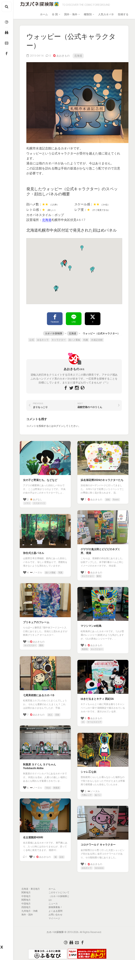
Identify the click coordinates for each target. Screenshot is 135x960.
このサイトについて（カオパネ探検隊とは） (59, 896)
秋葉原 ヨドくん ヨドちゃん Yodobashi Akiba (39, 766)
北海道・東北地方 (30, 889)
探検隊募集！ (55, 907)
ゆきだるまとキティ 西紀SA (97, 698)
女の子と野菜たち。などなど (40, 480)
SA (83, 722)
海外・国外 (27, 914)
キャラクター (59, 340)
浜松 (108, 499)
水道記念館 (97, 340)
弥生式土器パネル (33, 553)
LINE (74, 322)
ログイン (58, 425)
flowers (116, 499)
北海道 (78, 55)
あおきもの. (63, 55)
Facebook (55, 322)
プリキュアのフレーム (36, 622)
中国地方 (26, 903)
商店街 (85, 649)
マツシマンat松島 (91, 625)
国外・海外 (70, 14)
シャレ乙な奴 (88, 771)
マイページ (54, 918)
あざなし (37, 499)
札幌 (85, 340)
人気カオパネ (106, 14)
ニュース (53, 903)
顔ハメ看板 (74, 340)
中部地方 (26, 896)
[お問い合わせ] (6, 43)
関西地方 (26, 899)
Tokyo (47, 788)
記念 (62, 857)
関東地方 (26, 892)
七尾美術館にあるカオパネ (39, 695)
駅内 (99, 576)
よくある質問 (55, 911)
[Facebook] (6, 53)
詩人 (50, 715)
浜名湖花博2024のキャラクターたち (102, 480)
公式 (31, 340)
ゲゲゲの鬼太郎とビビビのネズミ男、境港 (100, 551)
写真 (60, 572)
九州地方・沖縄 (29, 911)
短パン (98, 795)
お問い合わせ (55, 914)
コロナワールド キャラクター (98, 844)
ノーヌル (37, 572)
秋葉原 (56, 788)
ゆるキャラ (43, 340)
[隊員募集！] (6, 32)
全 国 (55, 14)
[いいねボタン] (20, 36)
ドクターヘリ (39, 503)
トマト (27, 503)
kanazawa (99, 868)
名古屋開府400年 (33, 837)
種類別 (88, 14)
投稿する (123, 14)
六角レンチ (87, 795)
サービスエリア (94, 722)
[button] (82, 248)
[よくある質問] (6, 22)
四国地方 (26, 907)
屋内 (41, 645)
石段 (57, 715)
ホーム (44, 14)
